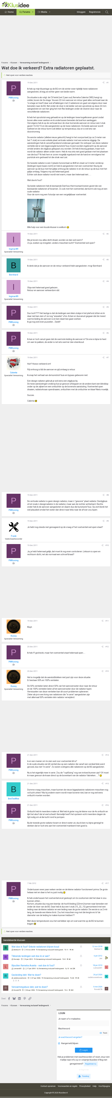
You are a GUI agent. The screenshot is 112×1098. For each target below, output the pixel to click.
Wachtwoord (64, 1028)
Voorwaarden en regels (67, 1086)
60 (73, 978)
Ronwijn (17, 959)
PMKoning (14, 98)
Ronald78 (17, 990)
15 (68, 969)
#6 (107, 333)
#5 (107, 307)
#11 (107, 621)
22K (73, 969)
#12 (107, 647)
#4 (107, 281)
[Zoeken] (107, 12)
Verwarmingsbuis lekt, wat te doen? (30, 987)
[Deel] (103, 82)
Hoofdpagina (104, 1086)
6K (70, 959)
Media (44, 12)
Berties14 (17, 950)
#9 (107, 521)
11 (67, 950)
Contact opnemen (48, 1086)
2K (78, 978)
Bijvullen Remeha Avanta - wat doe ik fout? (33, 965)
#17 (107, 883)
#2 (107, 234)
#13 (107, 671)
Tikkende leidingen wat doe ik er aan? (31, 956)
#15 (107, 783)
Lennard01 (18, 969)
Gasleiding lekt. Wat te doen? (26, 974)
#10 (107, 545)
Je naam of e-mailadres (69, 1019)
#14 (107, 755)
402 (72, 990)
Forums (26, 12)
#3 (107, 260)
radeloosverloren (20, 978)
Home (11, 12)
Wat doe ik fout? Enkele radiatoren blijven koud (35, 946)
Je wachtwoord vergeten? (70, 1037)
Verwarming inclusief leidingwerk (50, 950)
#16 (107, 805)
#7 (107, 357)
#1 (107, 83)
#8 (107, 495)
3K (73, 950)
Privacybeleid (84, 1086)
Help (95, 1086)
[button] (33, 12)
